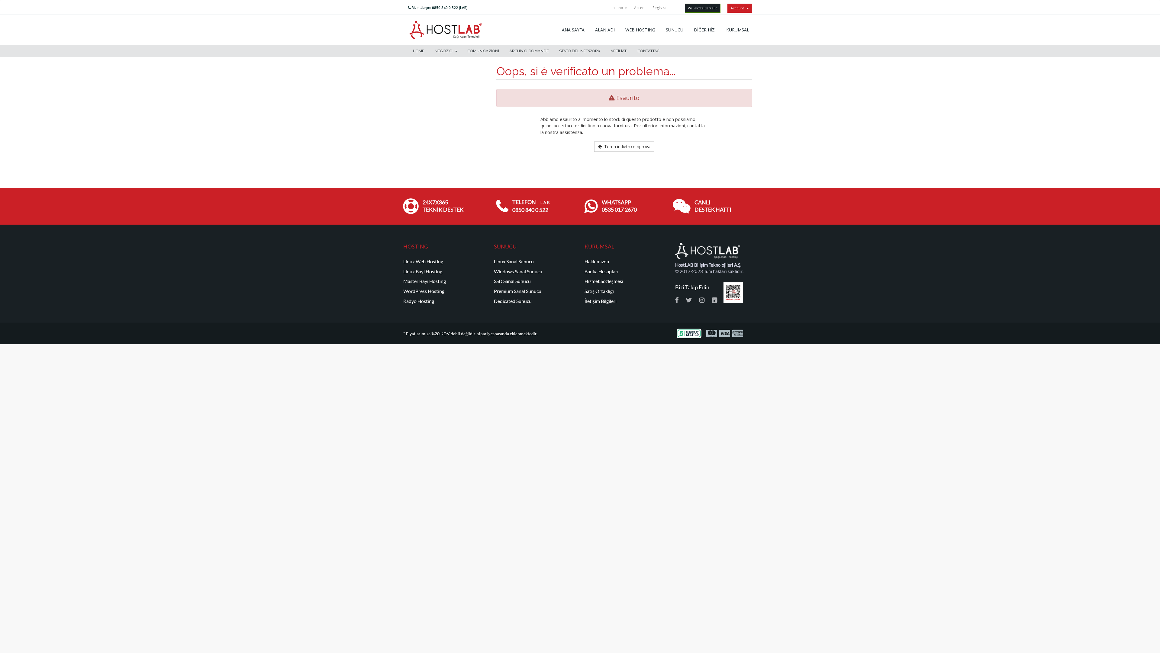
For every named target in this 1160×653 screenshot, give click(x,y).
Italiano (617, 7)
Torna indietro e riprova (626, 146)
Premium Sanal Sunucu (517, 291)
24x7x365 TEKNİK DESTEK (443, 206)
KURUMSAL (737, 30)
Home (418, 51)
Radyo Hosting (418, 301)
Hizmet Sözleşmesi (604, 281)
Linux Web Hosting (423, 261)
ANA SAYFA (573, 30)
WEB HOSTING (640, 30)
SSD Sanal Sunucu (512, 281)
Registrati (660, 7)
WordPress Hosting (423, 291)
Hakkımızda (597, 261)
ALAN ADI (605, 30)
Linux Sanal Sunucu (514, 261)
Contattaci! (649, 51)
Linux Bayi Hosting (422, 271)
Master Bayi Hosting (424, 281)
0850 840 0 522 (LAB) (450, 7)
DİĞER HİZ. (705, 30)
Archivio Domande (529, 51)
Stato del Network (579, 51)
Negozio (444, 51)
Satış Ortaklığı (599, 291)
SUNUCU (674, 30)
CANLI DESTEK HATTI (712, 206)
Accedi (640, 7)
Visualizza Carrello (702, 8)
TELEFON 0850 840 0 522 (530, 206)
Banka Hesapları (601, 271)
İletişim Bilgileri (601, 301)
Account (738, 8)
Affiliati (619, 51)
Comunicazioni (483, 51)
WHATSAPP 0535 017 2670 (619, 206)
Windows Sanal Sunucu (518, 271)
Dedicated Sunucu (513, 301)
